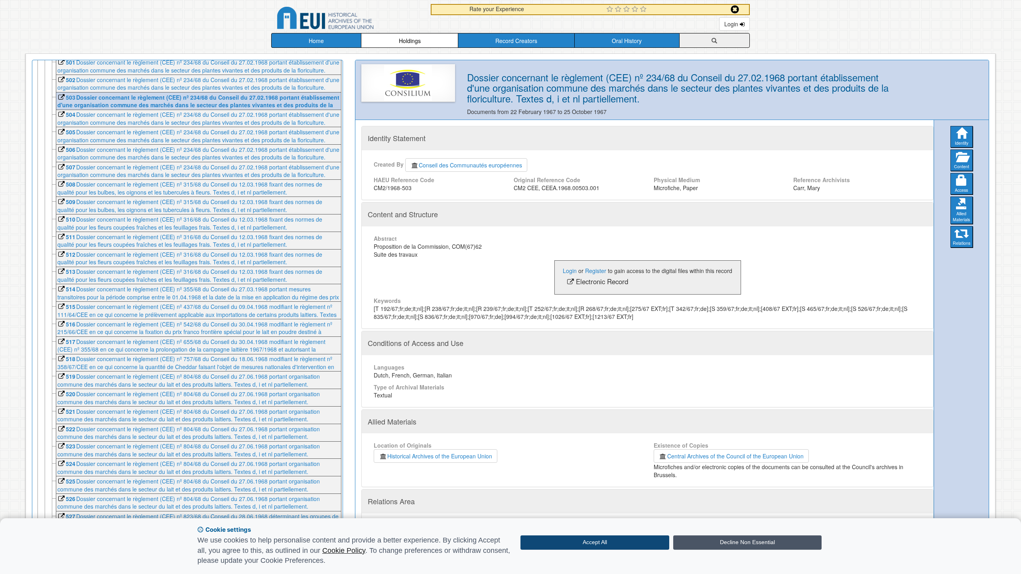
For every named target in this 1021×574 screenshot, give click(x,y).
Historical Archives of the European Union (439, 456)
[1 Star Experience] (611, 9)
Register (595, 271)
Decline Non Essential (747, 542)
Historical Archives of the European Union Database (347, 19)
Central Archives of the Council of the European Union (735, 456)
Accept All (595, 542)
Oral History (627, 41)
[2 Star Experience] (619, 9)
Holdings (410, 41)
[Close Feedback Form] (735, 9)
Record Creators (516, 41)
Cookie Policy (343, 550)
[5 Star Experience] (644, 9)
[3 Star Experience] (627, 9)
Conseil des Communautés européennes (470, 165)
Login (732, 24)
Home (316, 41)
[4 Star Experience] (636, 9)
